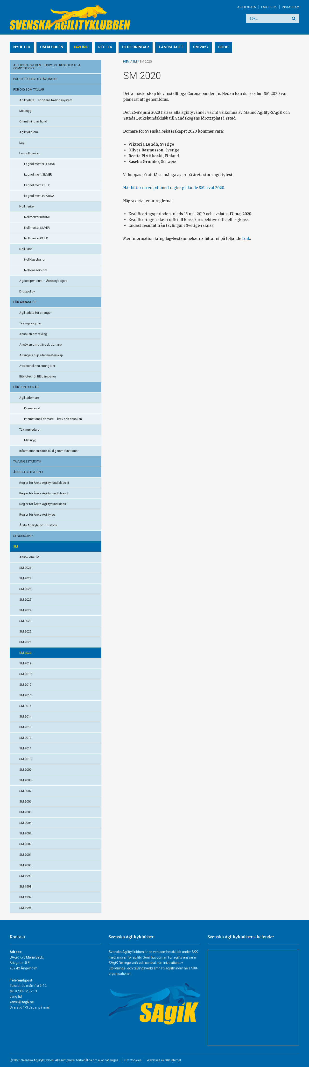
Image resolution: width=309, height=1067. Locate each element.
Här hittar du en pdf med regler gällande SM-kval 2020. (174, 187)
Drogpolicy (27, 291)
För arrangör (24, 302)
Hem (126, 61)
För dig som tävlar (28, 89)
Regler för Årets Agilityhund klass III (44, 482)
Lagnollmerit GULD (37, 185)
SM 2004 (25, 823)
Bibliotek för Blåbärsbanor (37, 376)
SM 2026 (25, 589)
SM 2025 (25, 599)
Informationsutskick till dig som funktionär (48, 451)
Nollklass (25, 249)
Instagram (290, 7)
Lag (22, 142)
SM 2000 (25, 865)
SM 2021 (25, 642)
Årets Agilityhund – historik (38, 525)
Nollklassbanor (34, 259)
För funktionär (26, 387)
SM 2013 (25, 727)
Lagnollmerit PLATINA (39, 196)
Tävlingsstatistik (27, 461)
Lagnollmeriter (29, 153)
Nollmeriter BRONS (37, 217)
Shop (223, 47)
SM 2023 (25, 621)
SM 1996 (25, 908)
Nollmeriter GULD (36, 238)
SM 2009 (25, 769)
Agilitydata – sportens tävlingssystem (45, 100)
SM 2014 (25, 716)
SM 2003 (25, 833)
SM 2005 (25, 812)
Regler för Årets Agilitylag (37, 514)
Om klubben (51, 47)
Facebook (269, 7)
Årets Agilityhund (28, 472)
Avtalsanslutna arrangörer (37, 366)
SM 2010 (25, 759)
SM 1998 (25, 886)
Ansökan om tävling (33, 334)
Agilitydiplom (28, 132)
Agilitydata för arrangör (35, 312)
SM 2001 (25, 854)
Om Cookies (132, 1060)
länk (246, 238)
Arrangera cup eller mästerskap (41, 355)
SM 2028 (25, 567)
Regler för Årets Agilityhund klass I (43, 504)
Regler (105, 47)
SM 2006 (25, 801)
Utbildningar (135, 47)
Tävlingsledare (29, 429)
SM (15, 546)
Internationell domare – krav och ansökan (53, 419)
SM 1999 (25, 876)
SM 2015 (25, 706)
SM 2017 (25, 684)
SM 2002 (25, 844)
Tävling (80, 47)
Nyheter (21, 47)
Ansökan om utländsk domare (40, 344)
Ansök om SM (29, 557)
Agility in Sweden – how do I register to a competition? (46, 66)
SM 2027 (200, 47)
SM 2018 (25, 674)
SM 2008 (25, 780)
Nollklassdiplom (35, 270)
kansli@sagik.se (22, 1002)
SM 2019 (25, 663)
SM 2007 (25, 791)
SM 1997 (25, 897)
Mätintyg (25, 111)
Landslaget (171, 47)
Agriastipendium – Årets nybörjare (43, 281)
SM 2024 (25, 610)
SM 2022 (25, 631)
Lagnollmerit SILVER (38, 174)
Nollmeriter (27, 206)
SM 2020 (25, 652)
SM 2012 (25, 738)
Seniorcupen (23, 536)
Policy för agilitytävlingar (35, 79)
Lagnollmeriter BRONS (39, 164)
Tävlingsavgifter (30, 323)
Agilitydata (246, 7)
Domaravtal (32, 408)
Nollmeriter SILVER (37, 227)
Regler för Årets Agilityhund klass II (43, 493)
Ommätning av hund (33, 121)
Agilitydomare (29, 397)
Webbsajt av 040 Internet (164, 1060)
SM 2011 (25, 748)
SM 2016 (25, 695)
